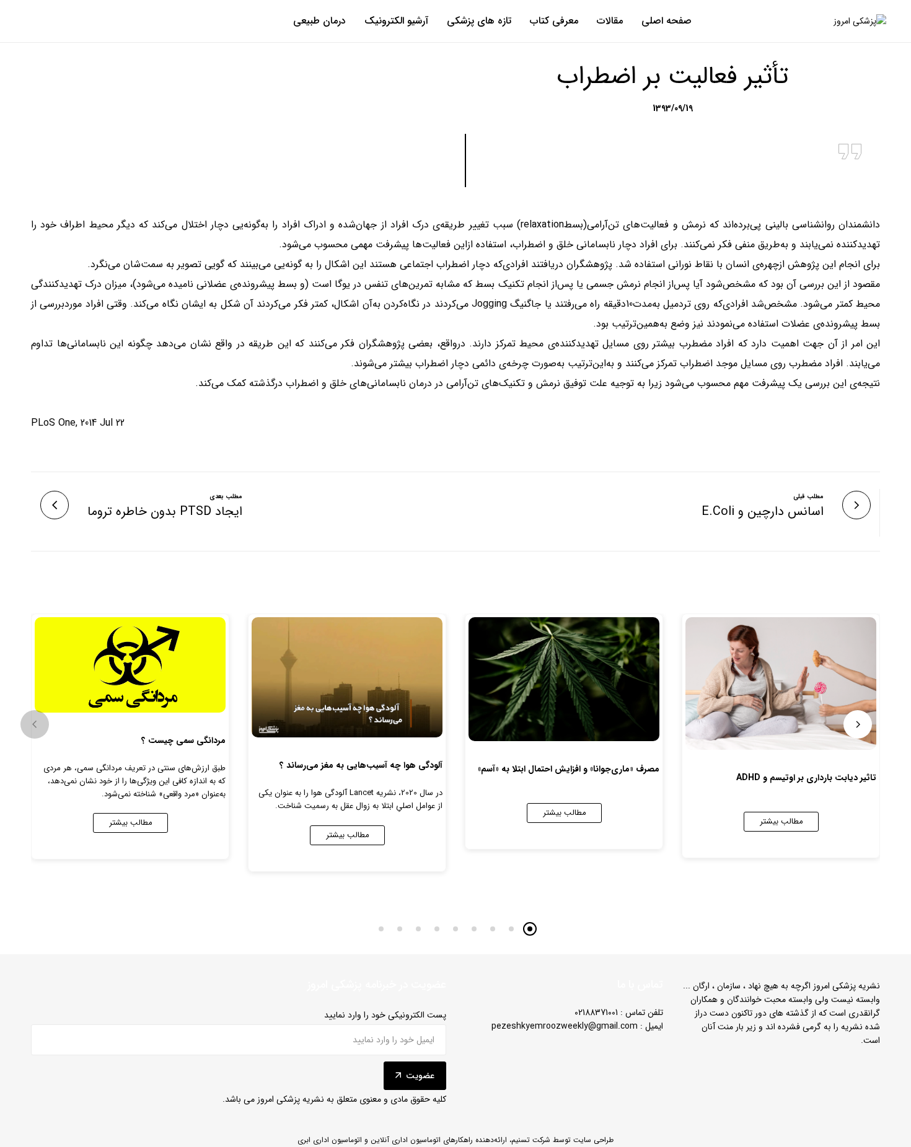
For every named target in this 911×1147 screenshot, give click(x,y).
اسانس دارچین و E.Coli (763, 512)
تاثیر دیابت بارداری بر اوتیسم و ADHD (806, 777)
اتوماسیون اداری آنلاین (406, 1140)
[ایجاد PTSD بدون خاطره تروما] (54, 505)
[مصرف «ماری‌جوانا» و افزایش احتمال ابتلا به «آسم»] (564, 679)
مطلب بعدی (225, 496)
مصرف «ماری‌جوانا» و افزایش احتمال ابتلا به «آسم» (568, 769)
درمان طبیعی (319, 21)
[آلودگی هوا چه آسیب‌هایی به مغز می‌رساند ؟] (347, 677)
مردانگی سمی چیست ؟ (183, 740)
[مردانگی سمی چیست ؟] (130, 665)
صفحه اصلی (666, 21)
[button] (34, 724)
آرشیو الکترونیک (396, 21)
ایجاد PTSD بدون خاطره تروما (164, 512)
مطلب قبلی (808, 496)
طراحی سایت (593, 1140)
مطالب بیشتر (781, 821)
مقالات (610, 21)
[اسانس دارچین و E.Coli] (856, 505)
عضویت (420, 1076)
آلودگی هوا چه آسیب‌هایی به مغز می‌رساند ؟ (360, 765)
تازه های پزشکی (479, 21)
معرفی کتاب (554, 21)
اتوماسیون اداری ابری (329, 1140)
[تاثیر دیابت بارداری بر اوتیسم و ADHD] (780, 683)
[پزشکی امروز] (860, 21)
